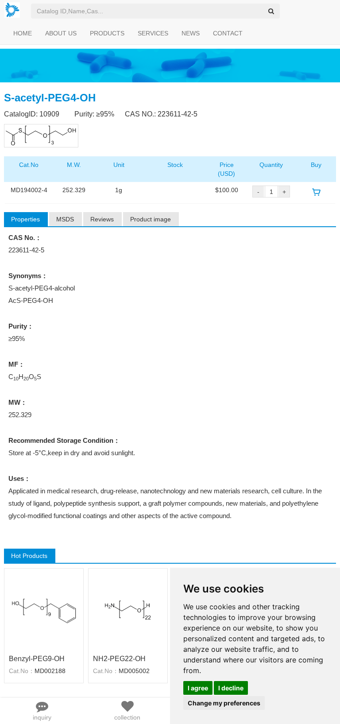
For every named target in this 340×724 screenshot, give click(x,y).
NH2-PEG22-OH (119, 658)
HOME (22, 33)
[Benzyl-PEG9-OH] (44, 610)
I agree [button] (198, 688)
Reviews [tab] (102, 219)
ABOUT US (61, 33)
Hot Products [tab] (29, 555)
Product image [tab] (150, 219)
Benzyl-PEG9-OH (37, 658)
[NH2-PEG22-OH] (128, 610)
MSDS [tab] (65, 219)
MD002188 (50, 670)
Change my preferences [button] (224, 703)
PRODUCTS (107, 33)
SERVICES (153, 33)
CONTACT (228, 33)
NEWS (191, 33)
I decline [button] (230, 688)
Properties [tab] (25, 219)
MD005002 (134, 670)
